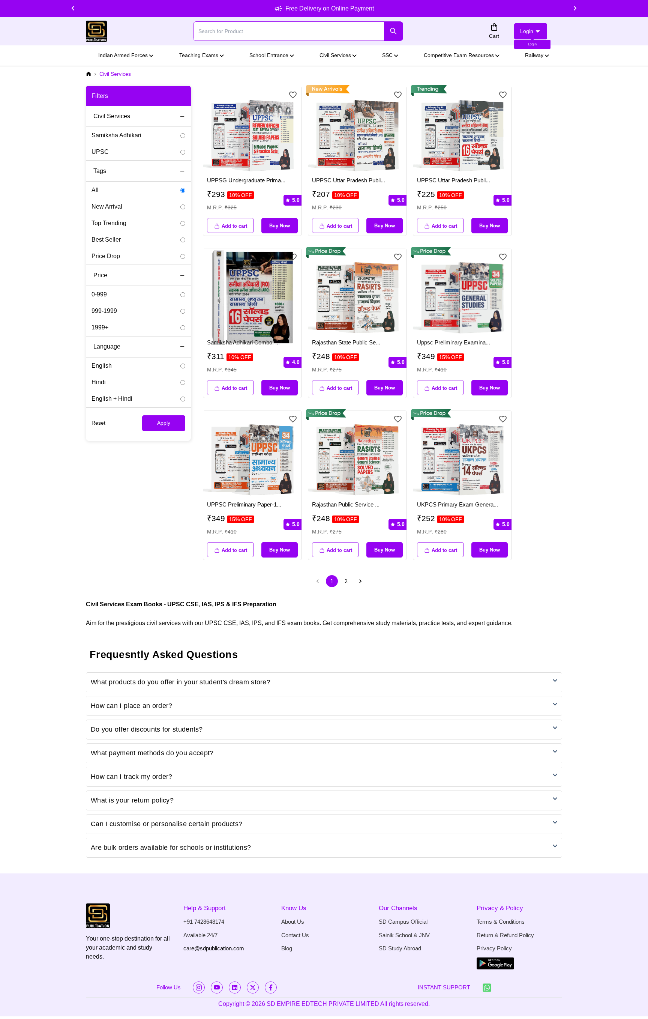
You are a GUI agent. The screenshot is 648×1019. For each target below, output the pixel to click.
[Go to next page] (360, 581)
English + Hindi (112, 398)
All (95, 190)
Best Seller (106, 239)
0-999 (99, 294)
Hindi (99, 382)
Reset (98, 423)
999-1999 (104, 311)
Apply (163, 423)
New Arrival (107, 206)
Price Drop (106, 256)
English (102, 365)
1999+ (100, 327)
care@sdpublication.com (213, 948)
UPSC (100, 152)
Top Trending (109, 223)
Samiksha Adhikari (116, 135)
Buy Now (279, 225)
